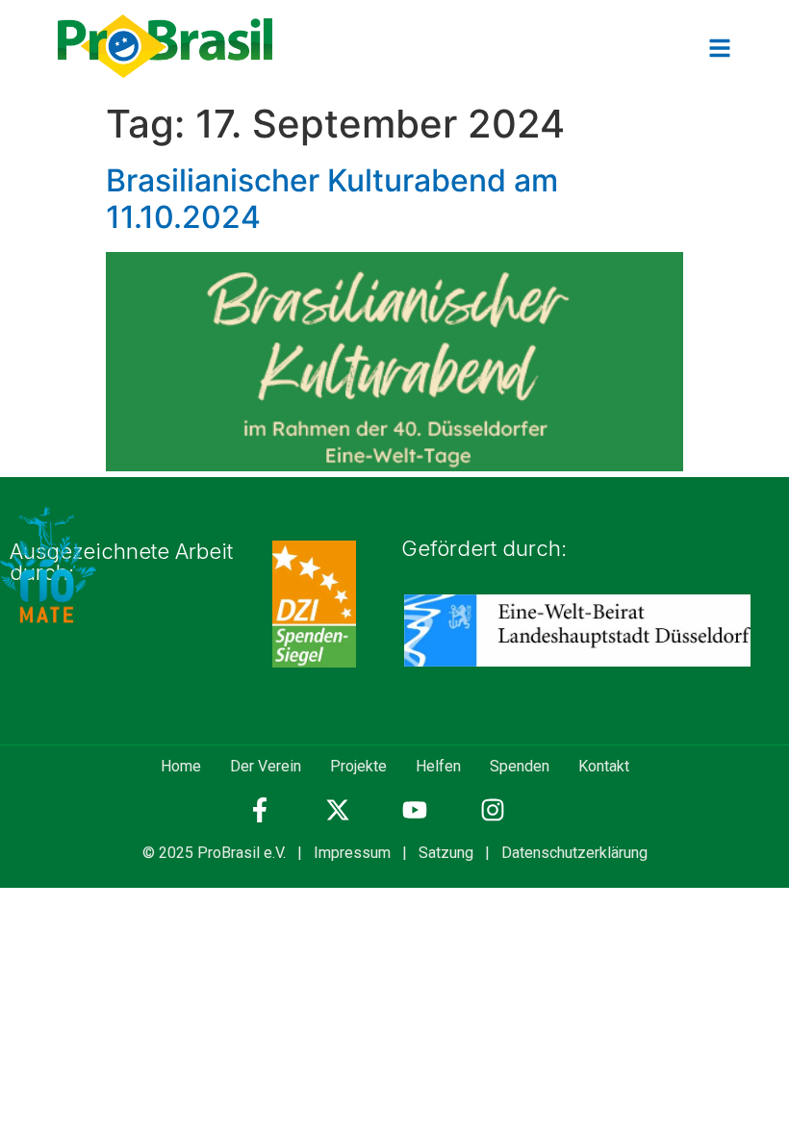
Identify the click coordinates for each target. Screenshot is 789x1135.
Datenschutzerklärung (574, 853)
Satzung (446, 853)
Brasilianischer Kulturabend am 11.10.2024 (332, 199)
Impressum (352, 853)
